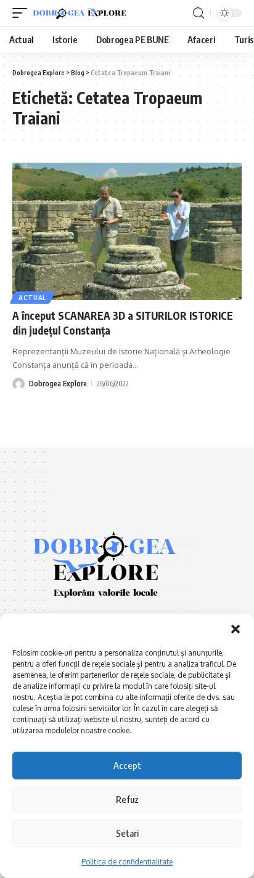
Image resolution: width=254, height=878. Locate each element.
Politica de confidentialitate (127, 861)
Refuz (127, 799)
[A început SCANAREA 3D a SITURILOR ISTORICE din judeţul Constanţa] (127, 231)
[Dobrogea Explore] (79, 13)
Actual (32, 297)
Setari (127, 833)
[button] (235, 629)
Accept (127, 765)
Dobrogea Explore (58, 383)
